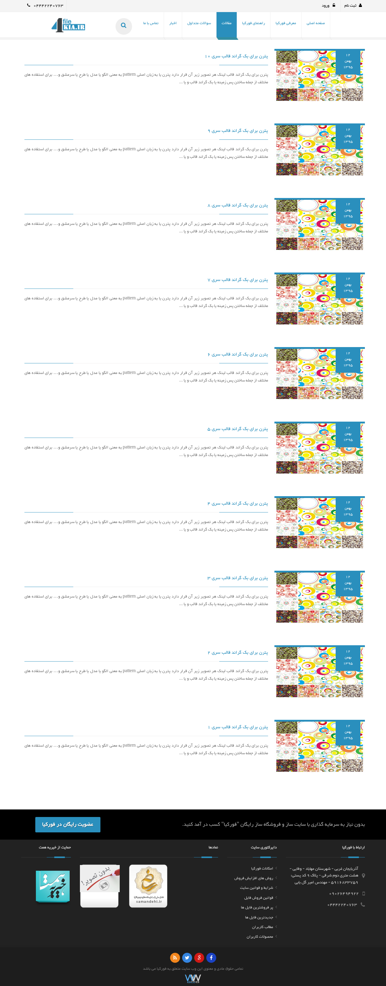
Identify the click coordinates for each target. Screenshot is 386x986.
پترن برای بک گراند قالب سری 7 (237, 280)
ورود (326, 6)
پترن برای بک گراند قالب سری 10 (236, 56)
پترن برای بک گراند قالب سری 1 (237, 727)
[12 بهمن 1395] (319, 77)
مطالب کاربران (262, 927)
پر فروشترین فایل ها (257, 907)
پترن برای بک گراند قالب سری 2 (237, 652)
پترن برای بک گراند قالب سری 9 (237, 130)
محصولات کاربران (260, 936)
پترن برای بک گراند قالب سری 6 (237, 354)
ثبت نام (350, 6)
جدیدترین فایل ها (259, 917)
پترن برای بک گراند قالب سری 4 (237, 503)
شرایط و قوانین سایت (256, 888)
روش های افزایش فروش (253, 878)
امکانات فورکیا (262, 868)
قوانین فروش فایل (258, 897)
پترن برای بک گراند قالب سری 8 (237, 205)
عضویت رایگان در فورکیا (67, 824)
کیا (159, 968)
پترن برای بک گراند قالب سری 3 (237, 578)
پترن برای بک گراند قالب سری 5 (237, 429)
